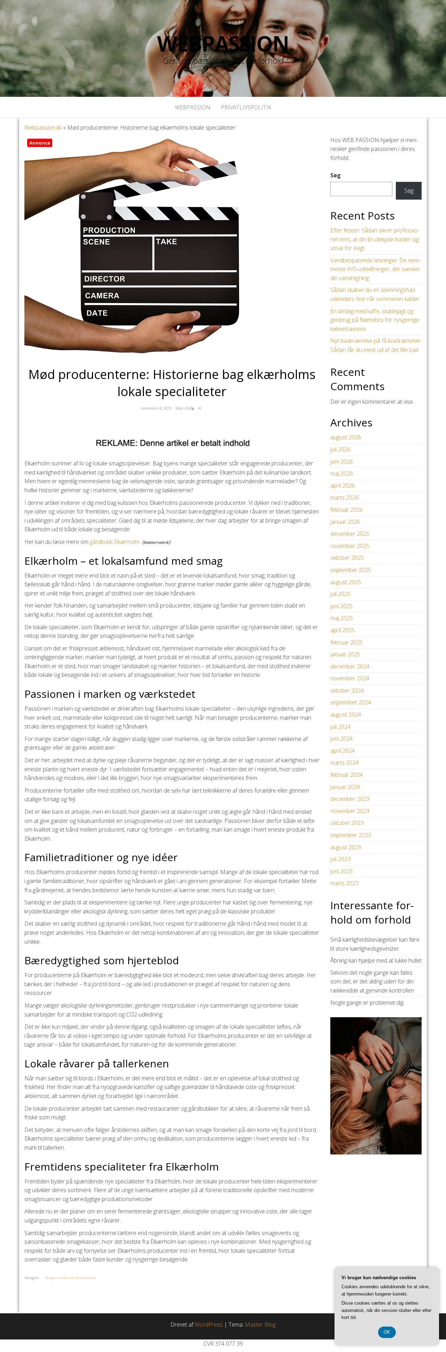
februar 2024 (346, 775)
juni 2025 (341, 606)
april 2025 (342, 630)
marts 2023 (344, 883)
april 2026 (342, 485)
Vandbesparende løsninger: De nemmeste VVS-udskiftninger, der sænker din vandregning (375, 269)
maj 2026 (341, 473)
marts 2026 (344, 497)
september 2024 (350, 702)
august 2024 (345, 714)
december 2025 (349, 534)
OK (387, 1332)
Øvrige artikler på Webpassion (70, 1277)
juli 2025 (340, 594)
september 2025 (350, 570)
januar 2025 (345, 654)
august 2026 (345, 437)
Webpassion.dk (43, 127)
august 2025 (345, 582)
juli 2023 (340, 859)
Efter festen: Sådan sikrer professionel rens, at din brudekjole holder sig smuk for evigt (374, 239)
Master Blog (260, 1324)
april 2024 (342, 751)
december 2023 (349, 799)
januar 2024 (345, 787)
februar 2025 (346, 642)
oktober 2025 (347, 558)
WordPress (209, 1324)
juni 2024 (341, 738)
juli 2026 (340, 449)
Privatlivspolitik (246, 107)
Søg (335, 175)
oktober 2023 (347, 823)
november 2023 (349, 811)
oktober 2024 (347, 690)
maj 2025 (341, 618)
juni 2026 (341, 461)
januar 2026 (345, 522)
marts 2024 (344, 762)
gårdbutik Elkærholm (115, 542)
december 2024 (349, 666)
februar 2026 (346, 509)
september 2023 (350, 835)
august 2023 (345, 847)
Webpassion (223, 43)
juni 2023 (341, 871)
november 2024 (349, 678)
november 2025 (349, 546)
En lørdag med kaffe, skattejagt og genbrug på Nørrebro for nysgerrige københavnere (374, 320)
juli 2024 (340, 727)
